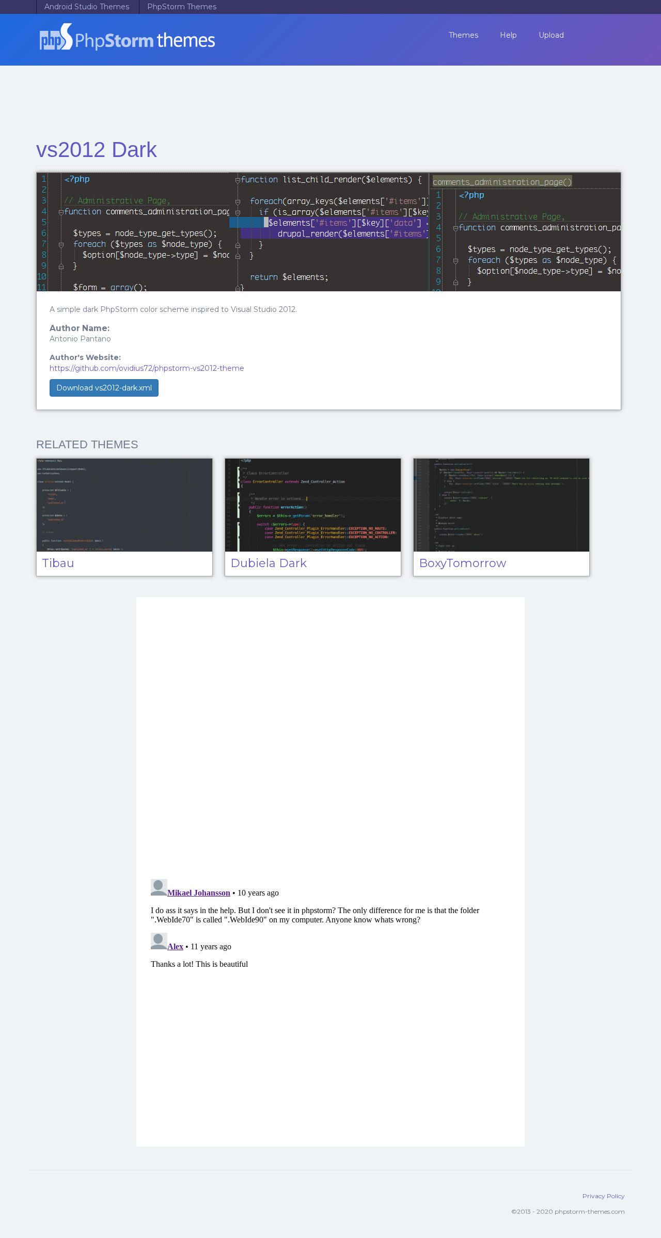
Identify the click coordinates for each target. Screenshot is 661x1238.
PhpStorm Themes (181, 6)
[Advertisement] (330, 98)
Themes (463, 35)
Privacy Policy (604, 1196)
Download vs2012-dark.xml (104, 388)
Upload (551, 35)
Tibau (58, 563)
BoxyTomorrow (462, 563)
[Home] (131, 43)
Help (508, 35)
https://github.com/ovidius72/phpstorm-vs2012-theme (147, 368)
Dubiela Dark (268, 563)
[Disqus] (330, 736)
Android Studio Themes (86, 6)
